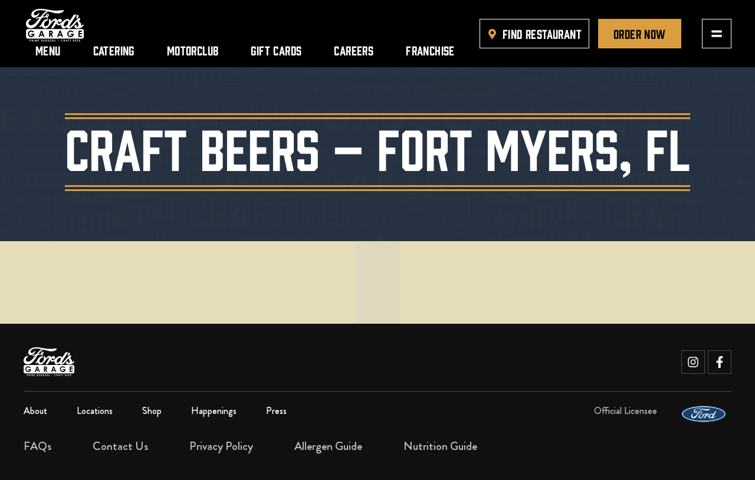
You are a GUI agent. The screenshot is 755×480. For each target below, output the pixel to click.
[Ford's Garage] (55, 25)
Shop (152, 410)
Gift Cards (276, 49)
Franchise (430, 49)
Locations (95, 410)
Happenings (214, 410)
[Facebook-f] (719, 362)
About (35, 410)
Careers (353, 49)
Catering (113, 49)
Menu (48, 49)
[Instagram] (693, 362)
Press (276, 410)
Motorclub (193, 49)
